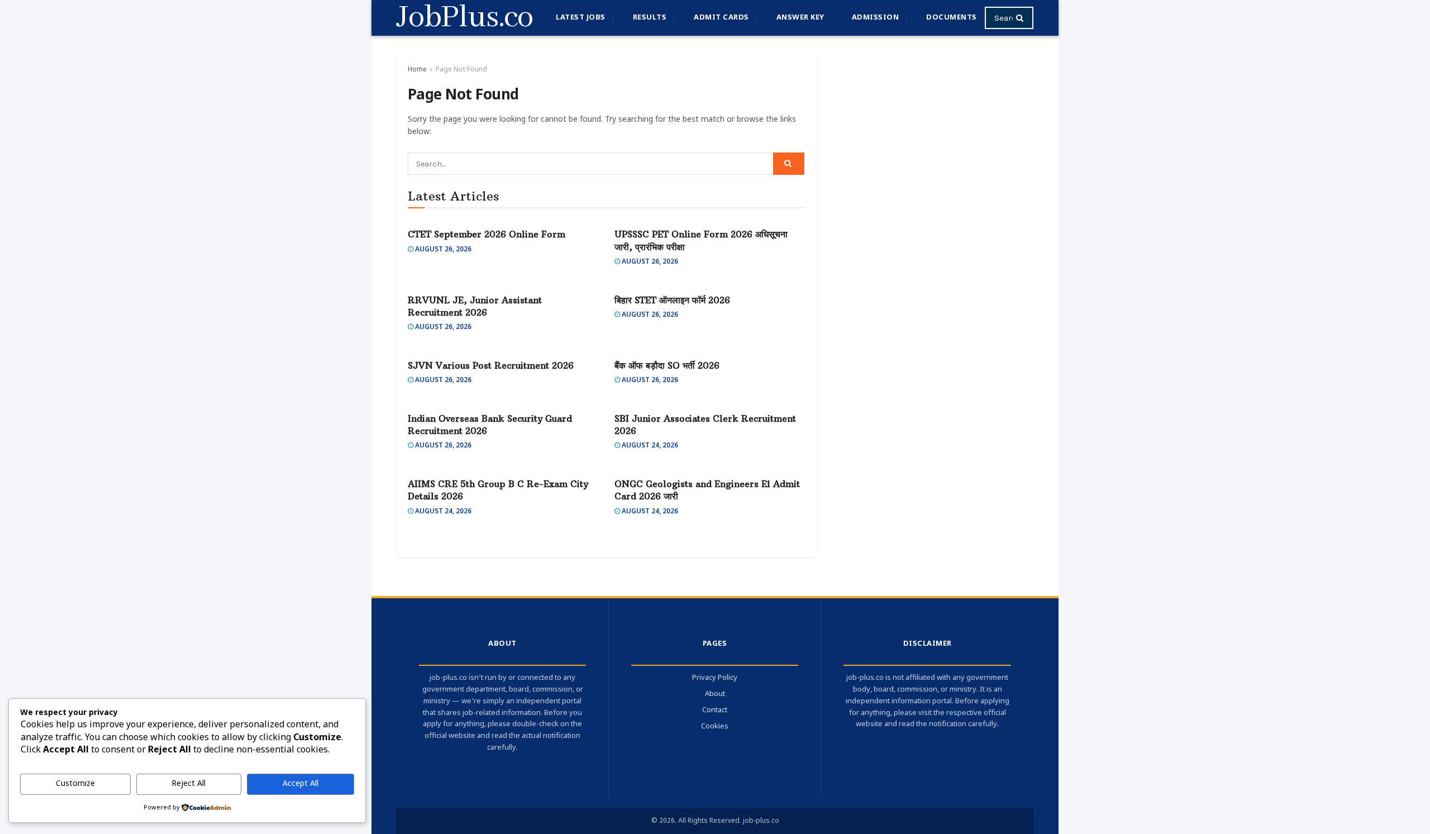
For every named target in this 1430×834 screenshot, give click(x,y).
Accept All (300, 784)
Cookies (714, 726)
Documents (951, 17)
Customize (75, 784)
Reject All (188, 784)
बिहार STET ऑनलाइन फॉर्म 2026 (672, 300)
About (715, 694)
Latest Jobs (581, 17)
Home (417, 69)
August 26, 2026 (442, 249)
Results (650, 17)
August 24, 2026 (649, 445)
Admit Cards (721, 17)
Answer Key (800, 17)
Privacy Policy (714, 678)
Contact (714, 710)
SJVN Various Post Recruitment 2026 (491, 365)
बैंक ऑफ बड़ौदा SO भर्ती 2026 (666, 365)
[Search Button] (1021, 18)
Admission (875, 17)
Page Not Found (461, 69)
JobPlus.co (465, 18)
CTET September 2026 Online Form (486, 234)
